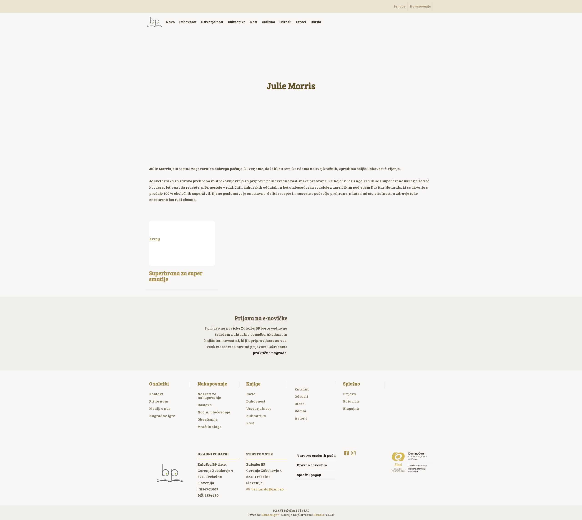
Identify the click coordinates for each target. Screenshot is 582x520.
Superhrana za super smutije (176, 276)
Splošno (351, 383)
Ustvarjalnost (258, 408)
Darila (300, 410)
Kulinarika (256, 415)
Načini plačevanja (214, 412)
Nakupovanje (212, 383)
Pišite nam (158, 401)
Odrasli (301, 396)
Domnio (319, 515)
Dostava (205, 404)
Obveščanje (208, 419)
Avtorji (301, 418)
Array (154, 238)
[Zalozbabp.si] (155, 22)
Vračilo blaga (210, 426)
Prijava (349, 393)
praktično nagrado (269, 352)
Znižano (302, 389)
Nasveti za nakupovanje (209, 395)
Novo (250, 393)
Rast (250, 422)
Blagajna (351, 408)
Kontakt (156, 393)
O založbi (159, 383)
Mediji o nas (160, 408)
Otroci (300, 403)
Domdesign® (270, 515)
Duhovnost (255, 401)
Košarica (351, 401)
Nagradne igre (162, 415)
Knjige (253, 383)
